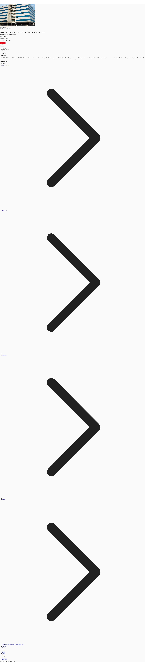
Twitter (3, 652)
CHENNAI (4, 499)
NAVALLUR (4, 355)
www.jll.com (4, 656)
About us (3, 647)
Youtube (3, 654)
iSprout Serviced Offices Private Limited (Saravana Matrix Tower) (13, 644)
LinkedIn (3, 653)
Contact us (4, 646)
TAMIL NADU (4, 210)
